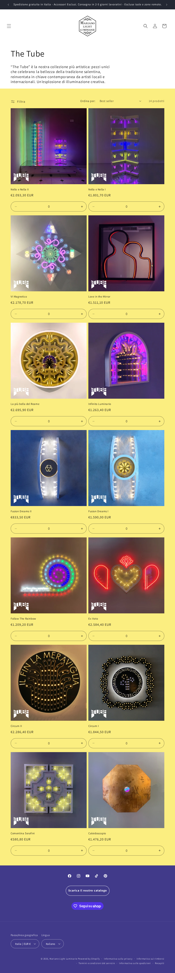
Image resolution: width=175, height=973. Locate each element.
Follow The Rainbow (23, 618)
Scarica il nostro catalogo (87, 890)
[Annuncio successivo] (166, 4)
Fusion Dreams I (98, 511)
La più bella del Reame (25, 404)
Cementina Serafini (23, 833)
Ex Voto (93, 618)
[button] (9, 26)
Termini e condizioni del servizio (97, 963)
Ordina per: (87, 101)
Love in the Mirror (99, 296)
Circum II (16, 726)
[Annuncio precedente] (8, 4)
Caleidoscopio (97, 833)
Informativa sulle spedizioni (135, 963)
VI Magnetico (19, 296)
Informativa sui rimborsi (150, 958)
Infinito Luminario (99, 404)
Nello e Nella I (97, 189)
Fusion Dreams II (21, 511)
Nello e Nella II (20, 189)
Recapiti (159, 963)
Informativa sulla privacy (118, 958)
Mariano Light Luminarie (63, 958)
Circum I (93, 726)
